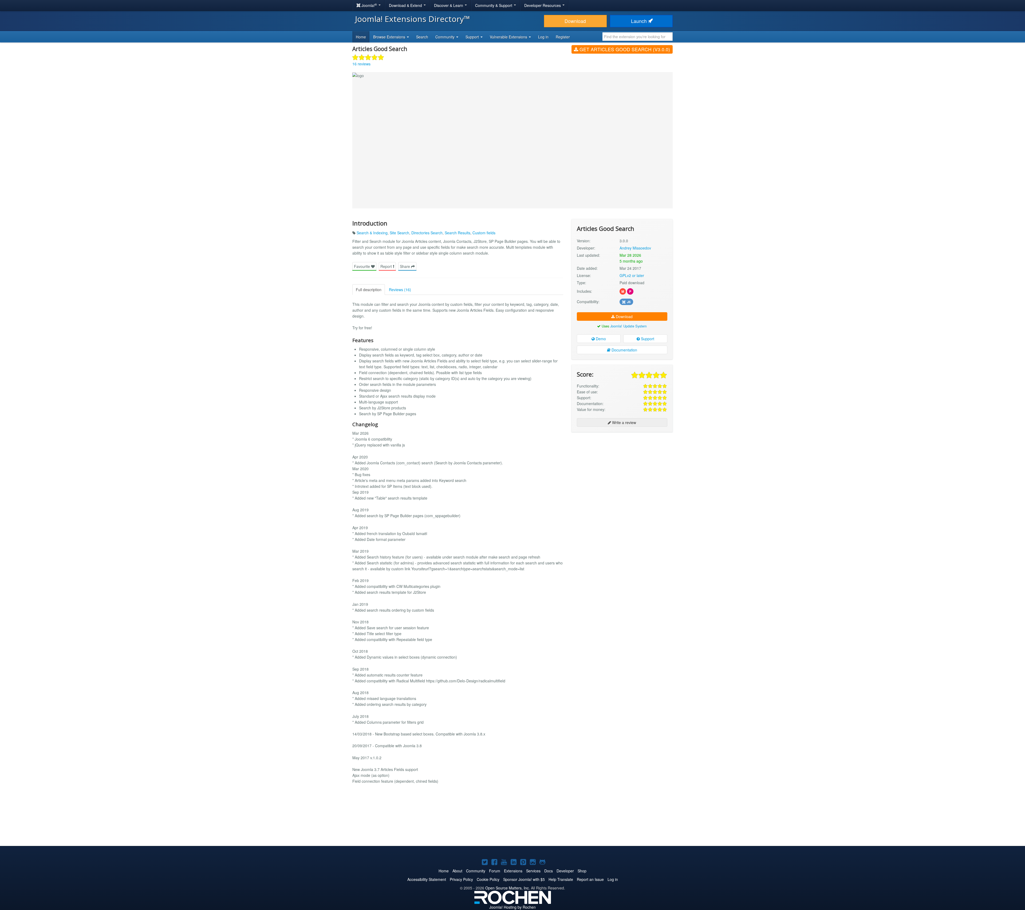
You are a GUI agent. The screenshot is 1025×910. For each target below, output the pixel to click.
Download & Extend (406, 5)
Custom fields (483, 232)
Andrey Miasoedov (635, 248)
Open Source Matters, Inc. (507, 888)
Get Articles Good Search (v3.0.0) (624, 49)
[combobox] (637, 36)
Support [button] (473, 36)
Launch (639, 21)
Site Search (399, 232)
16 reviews (361, 63)
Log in (543, 36)
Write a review (623, 422)
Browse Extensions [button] (389, 36)
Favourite (362, 266)
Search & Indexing (372, 232)
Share (405, 266)
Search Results (457, 232)
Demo (600, 338)
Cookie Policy (488, 879)
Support (647, 338)
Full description (368, 289)
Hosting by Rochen (512, 907)
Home (361, 36)
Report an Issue (590, 879)
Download (575, 21)
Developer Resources (543, 5)
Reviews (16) (400, 289)
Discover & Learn (449, 5)
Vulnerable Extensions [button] (509, 36)
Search (422, 36)
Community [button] (445, 36)
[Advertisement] (622, 470)
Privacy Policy (461, 879)
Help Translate (561, 879)
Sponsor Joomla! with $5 (524, 879)
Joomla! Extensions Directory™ (412, 18)
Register (563, 36)
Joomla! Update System (628, 326)
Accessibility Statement (426, 879)
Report (386, 266)
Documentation (623, 350)
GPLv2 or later (632, 275)
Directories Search (427, 232)
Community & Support (494, 5)
